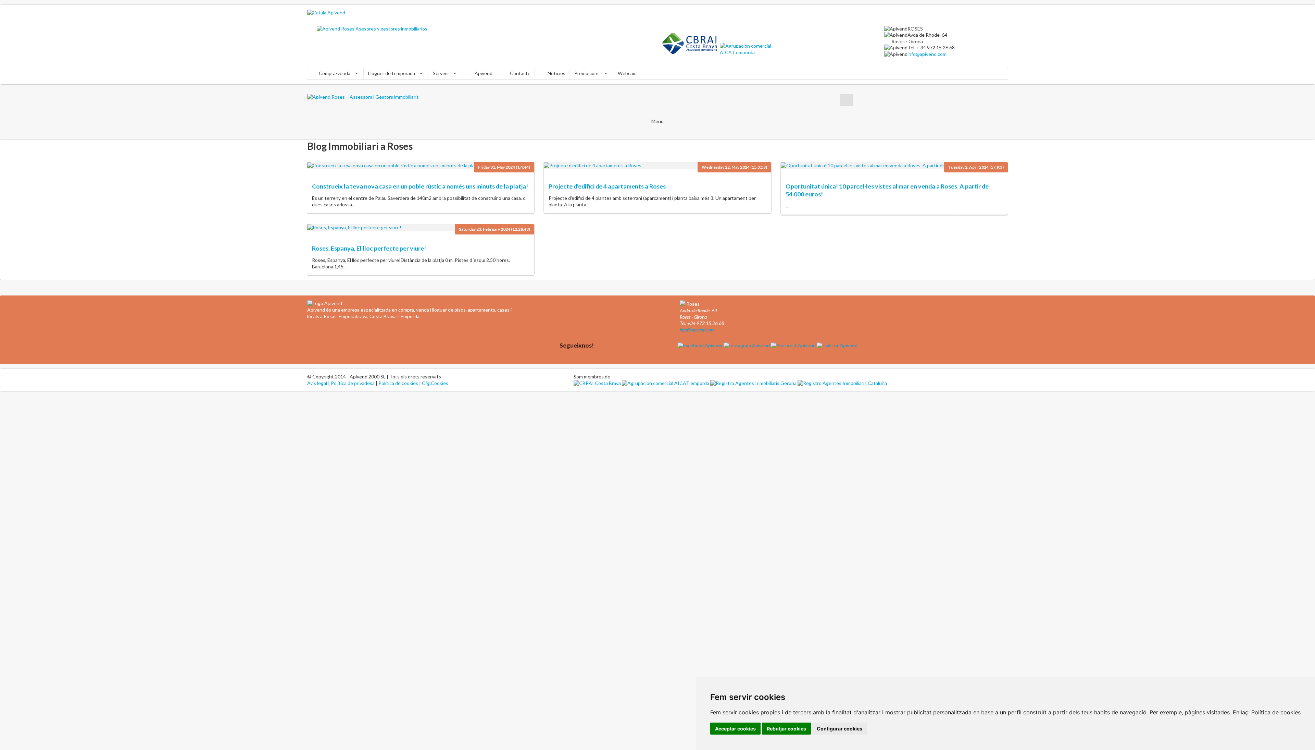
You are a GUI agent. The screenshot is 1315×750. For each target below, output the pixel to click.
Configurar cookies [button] (839, 728)
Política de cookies (1276, 712)
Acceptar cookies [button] (735, 728)
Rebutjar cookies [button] (786, 728)
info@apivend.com (927, 54)
